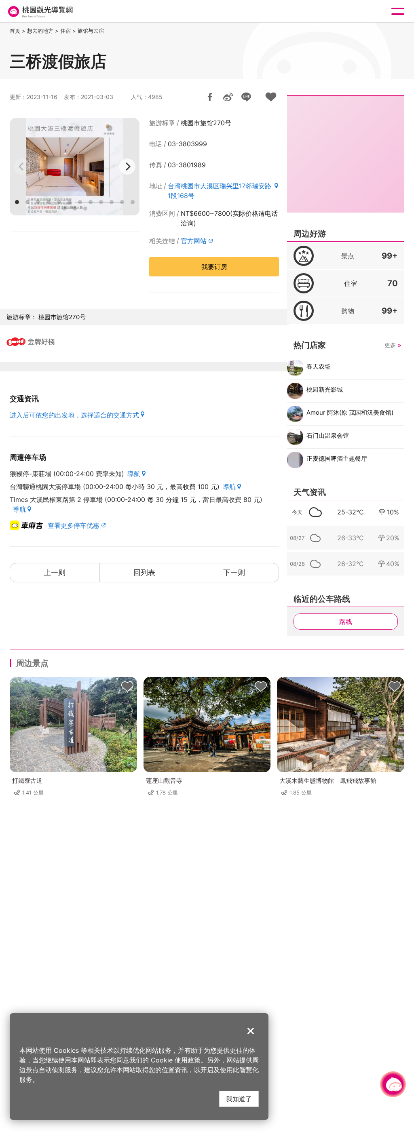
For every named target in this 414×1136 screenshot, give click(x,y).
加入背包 (271, 97)
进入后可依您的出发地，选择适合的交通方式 (74, 415)
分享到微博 (228, 97)
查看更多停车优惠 (73, 525)
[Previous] (22, 166)
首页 (15, 30)
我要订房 (214, 267)
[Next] (127, 166)
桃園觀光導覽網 (39, 11)
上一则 (54, 572)
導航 (133, 474)
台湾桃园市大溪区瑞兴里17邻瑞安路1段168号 (219, 191)
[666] (74, 166)
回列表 (144, 572)
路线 (345, 622)
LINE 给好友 (246, 97)
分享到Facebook (210, 97)
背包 (127, 686)
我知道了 (239, 1098)
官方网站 (194, 241)
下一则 (234, 572)
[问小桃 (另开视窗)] (393, 1084)
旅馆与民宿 (91, 30)
